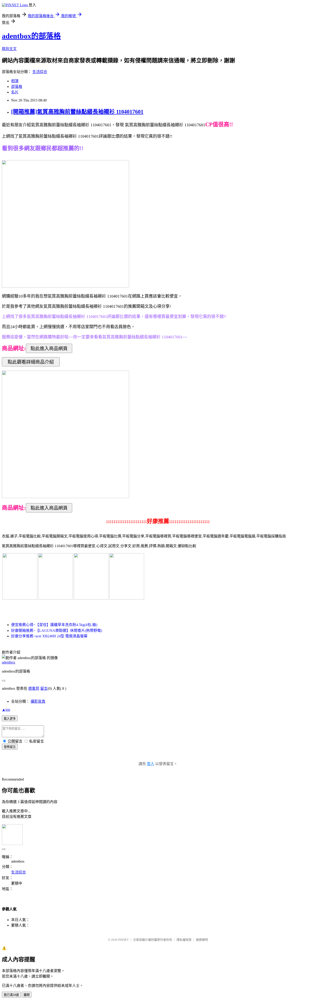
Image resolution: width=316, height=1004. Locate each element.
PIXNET (123, 939)
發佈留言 (10, 747)
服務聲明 (202, 939)
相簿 (15, 81)
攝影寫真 (38, 701)
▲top (6, 710)
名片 (15, 92)
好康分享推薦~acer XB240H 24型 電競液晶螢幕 (49, 636)
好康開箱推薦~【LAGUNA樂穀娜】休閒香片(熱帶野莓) (56, 630)
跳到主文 (9, 49)
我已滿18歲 (11, 995)
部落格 (16, 87)
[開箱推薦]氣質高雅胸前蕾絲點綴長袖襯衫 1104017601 (77, 112)
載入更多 (10, 718)
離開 (27, 995)
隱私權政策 (184, 939)
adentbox (8, 662)
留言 (44, 688)
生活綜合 (39, 72)
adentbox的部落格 (31, 36)
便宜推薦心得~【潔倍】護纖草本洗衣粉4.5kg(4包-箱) (54, 625)
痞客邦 (33, 688)
